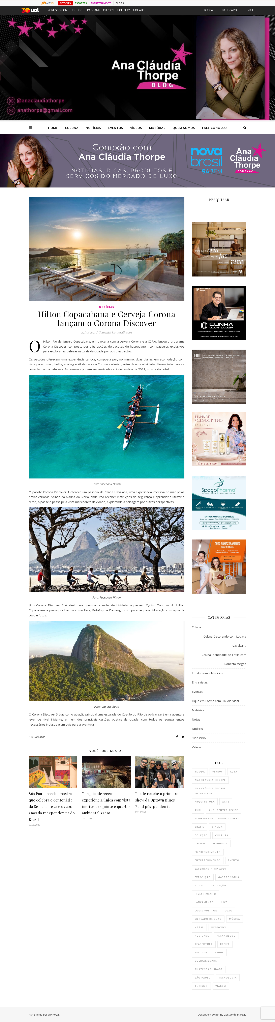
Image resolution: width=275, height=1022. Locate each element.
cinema (217, 826)
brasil (200, 826)
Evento (233, 860)
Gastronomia (228, 877)
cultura (221, 835)
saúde (219, 952)
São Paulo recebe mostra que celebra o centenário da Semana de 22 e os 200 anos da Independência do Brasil (52, 806)
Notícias (93, 128)
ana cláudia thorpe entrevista (210, 791)
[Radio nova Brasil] (137, 186)
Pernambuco (226, 935)
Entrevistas (200, 682)
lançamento (204, 902)
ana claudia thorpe (210, 779)
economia (220, 843)
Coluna (72, 128)
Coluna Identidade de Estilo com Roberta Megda (224, 659)
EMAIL (250, 10)
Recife (225, 943)
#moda (200, 771)
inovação (219, 885)
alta (233, 771)
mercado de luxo (208, 918)
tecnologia (227, 977)
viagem (220, 985)
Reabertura (204, 943)
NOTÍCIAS (65, 3)
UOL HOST (77, 10)
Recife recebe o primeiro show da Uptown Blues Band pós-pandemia (157, 800)
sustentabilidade (209, 969)
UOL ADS (139, 10)
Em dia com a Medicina (207, 673)
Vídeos (136, 128)
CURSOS (108, 10)
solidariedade (206, 960)
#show (217, 771)
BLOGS (120, 3)
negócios (218, 927)
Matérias (157, 128)
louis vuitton (206, 910)
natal (199, 927)
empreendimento (208, 851)
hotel (199, 885)
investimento (205, 893)
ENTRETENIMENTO (101, 3)
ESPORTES (81, 3)
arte (226, 801)
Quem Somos (184, 128)
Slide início (199, 738)
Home (53, 128)
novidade (202, 935)
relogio (201, 952)
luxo (229, 910)
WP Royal (53, 1014)
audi (198, 810)
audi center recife (223, 810)
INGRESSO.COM (57, 10)
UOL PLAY (123, 10)
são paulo (203, 977)
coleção (201, 835)
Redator (39, 737)
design (200, 843)
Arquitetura (205, 801)
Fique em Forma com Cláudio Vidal (215, 701)
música (234, 918)
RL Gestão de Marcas (233, 1014)
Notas (196, 719)
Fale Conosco (214, 128)
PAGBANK (93, 10)
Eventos (115, 128)
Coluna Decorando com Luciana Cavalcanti (225, 640)
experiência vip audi (210, 868)
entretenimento (208, 860)
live (224, 902)
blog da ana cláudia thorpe (217, 818)
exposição (203, 877)
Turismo (201, 985)
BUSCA (208, 10)
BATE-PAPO (229, 10)
